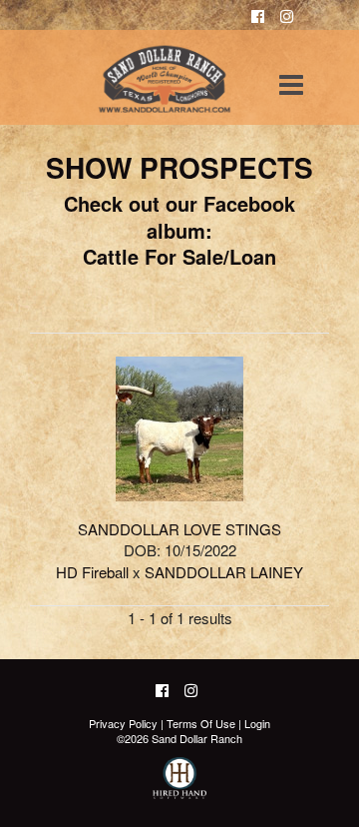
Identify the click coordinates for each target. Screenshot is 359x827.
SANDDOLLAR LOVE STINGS (179, 528)
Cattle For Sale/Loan (179, 256)
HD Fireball (92, 571)
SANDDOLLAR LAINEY (224, 571)
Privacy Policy (123, 723)
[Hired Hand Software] (180, 787)
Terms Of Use (201, 723)
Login (257, 723)
